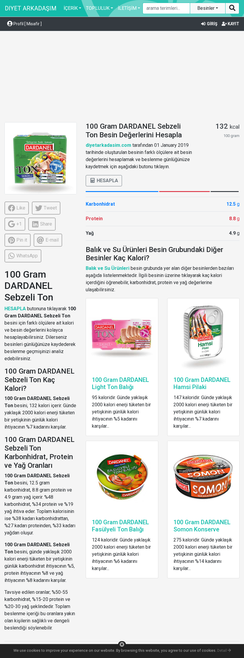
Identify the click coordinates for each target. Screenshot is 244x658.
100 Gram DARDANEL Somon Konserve (202, 526)
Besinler (206, 8)
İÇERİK (71, 8)
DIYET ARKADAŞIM (31, 8)
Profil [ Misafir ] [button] (27, 23)
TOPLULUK (98, 8)
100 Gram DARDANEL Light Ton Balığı (120, 383)
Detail (222, 650)
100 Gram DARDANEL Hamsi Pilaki (202, 383)
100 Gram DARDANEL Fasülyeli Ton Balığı (120, 526)
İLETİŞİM (127, 8)
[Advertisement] (124, 77)
